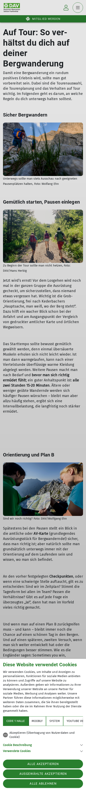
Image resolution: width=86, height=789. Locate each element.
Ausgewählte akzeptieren (43, 774)
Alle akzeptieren (43, 764)
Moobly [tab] (37, 721)
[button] (43, 744)
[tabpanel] (43, 741)
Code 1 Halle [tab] (15, 721)
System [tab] (54, 721)
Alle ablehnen (43, 783)
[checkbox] (43, 735)
